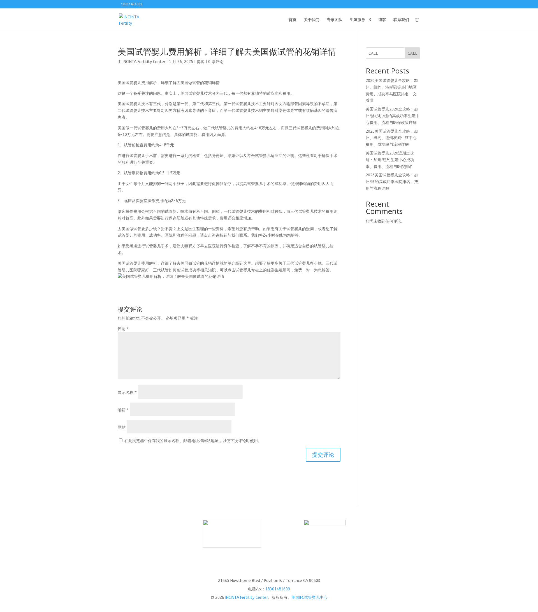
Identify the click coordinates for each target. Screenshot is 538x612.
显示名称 (127, 392)
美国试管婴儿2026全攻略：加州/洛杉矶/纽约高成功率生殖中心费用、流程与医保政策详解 (392, 115)
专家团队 (334, 20)
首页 (292, 20)
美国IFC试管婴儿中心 (309, 597)
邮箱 (123, 409)
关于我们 (311, 20)
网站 (122, 427)
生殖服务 (357, 20)
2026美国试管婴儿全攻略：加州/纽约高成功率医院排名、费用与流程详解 (392, 181)
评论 (123, 328)
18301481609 (277, 589)
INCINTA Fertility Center (144, 61)
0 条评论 (215, 61)
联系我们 (401, 20)
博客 (382, 20)
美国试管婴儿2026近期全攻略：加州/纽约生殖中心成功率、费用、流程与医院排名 (390, 159)
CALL (412, 53)
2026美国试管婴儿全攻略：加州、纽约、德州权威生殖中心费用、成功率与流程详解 (392, 137)
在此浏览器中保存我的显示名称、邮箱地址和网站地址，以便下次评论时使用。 (193, 440)
